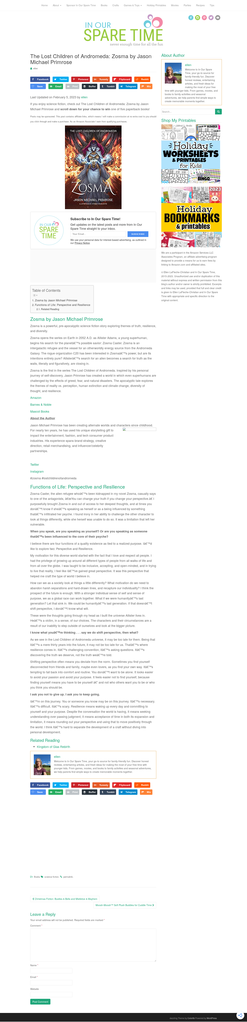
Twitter (34, 464)
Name (34, 965)
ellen (35, 68)
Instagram (37, 471)
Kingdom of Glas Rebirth (53, 746)
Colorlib (191, 1018)
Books (37, 876)
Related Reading (50, 309)
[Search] (218, 111)
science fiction (52, 876)
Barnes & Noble (40, 404)
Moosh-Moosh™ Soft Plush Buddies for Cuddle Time (124, 905)
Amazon (35, 397)
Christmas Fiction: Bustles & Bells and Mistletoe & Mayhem (65, 898)
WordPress (212, 1018)
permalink (68, 876)
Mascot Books (39, 411)
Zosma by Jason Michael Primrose (56, 300)
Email (34, 977)
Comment (36, 925)
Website (34, 989)
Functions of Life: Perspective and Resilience (62, 305)
